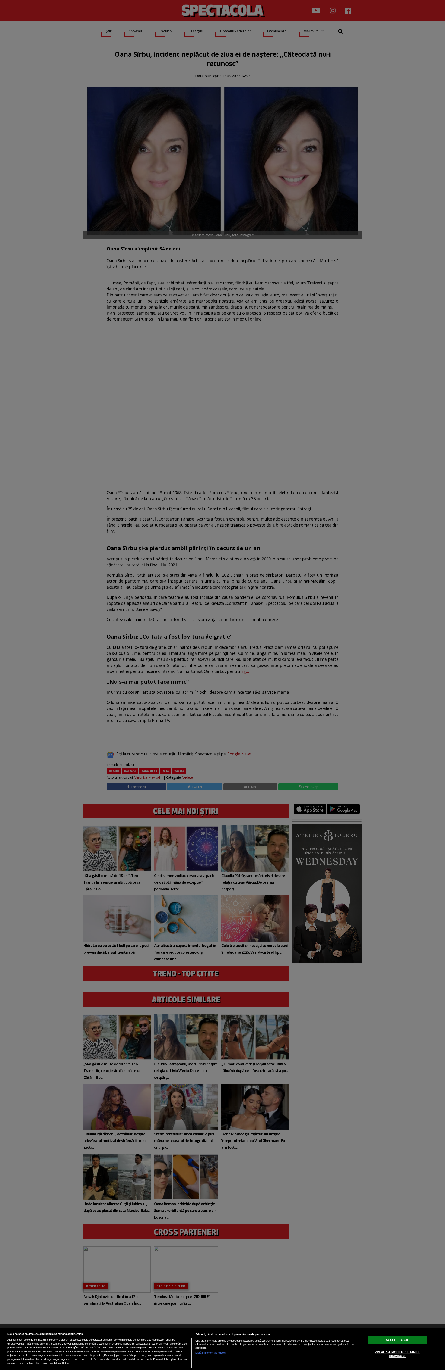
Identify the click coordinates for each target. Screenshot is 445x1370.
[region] (222, 1349)
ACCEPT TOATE (397, 1340)
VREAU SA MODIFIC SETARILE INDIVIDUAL (397, 1354)
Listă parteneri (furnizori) (211, 1352)
